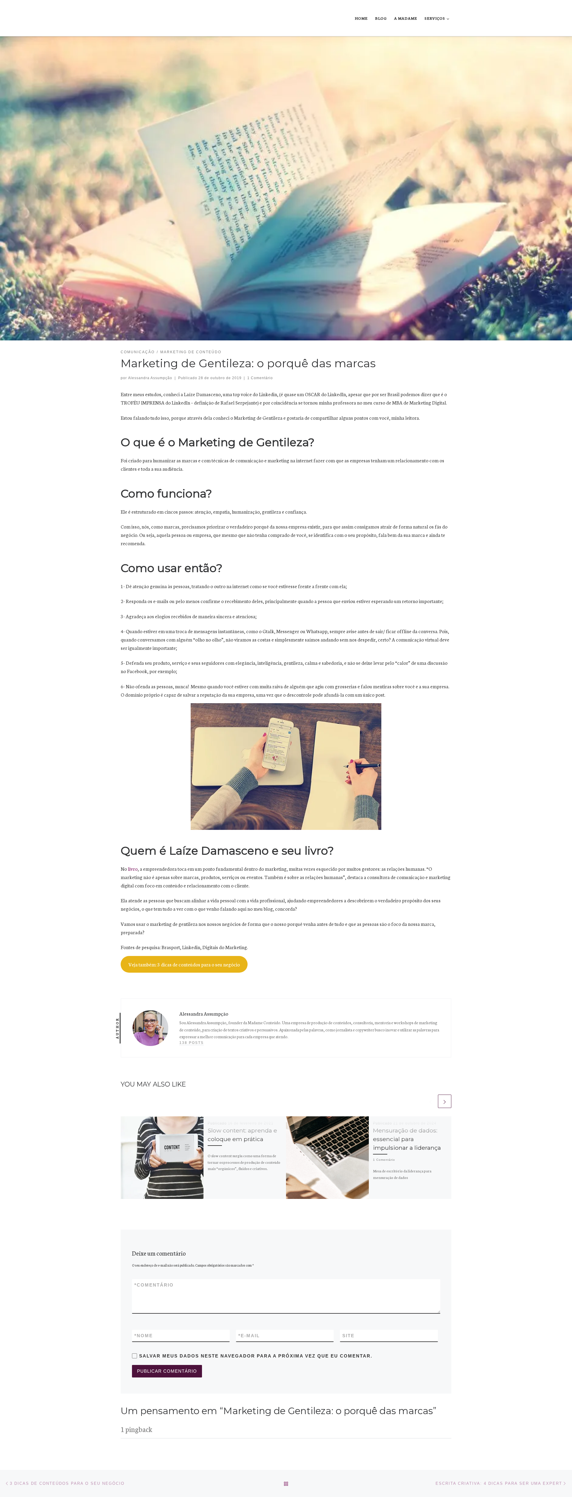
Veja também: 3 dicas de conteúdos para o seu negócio (184, 964)
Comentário (154, 1284)
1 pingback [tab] (136, 1429)
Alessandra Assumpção (150, 378)
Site (348, 1335)
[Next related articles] (444, 1101)
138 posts (191, 1043)
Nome (143, 1335)
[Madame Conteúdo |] (135, 18)
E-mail (249, 1335)
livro (133, 868)
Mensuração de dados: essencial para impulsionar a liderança (407, 1139)
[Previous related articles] (430, 1101)
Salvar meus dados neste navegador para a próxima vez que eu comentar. (255, 1355)
